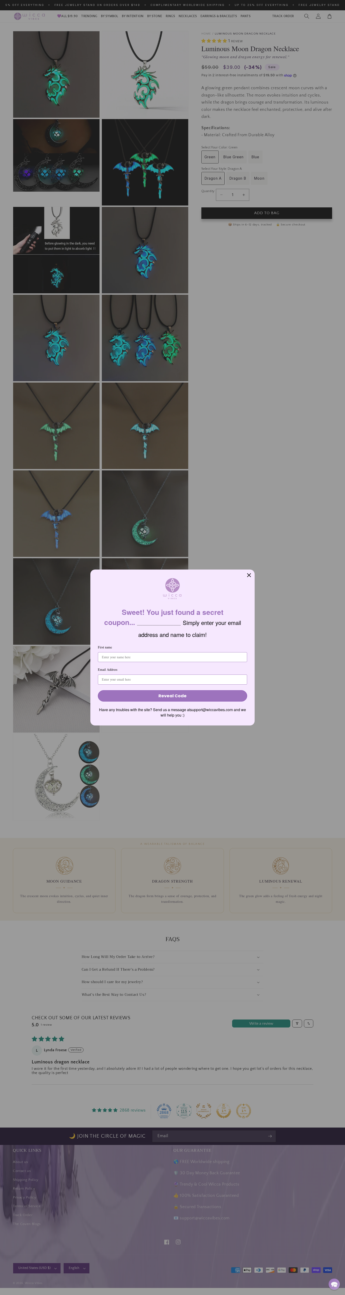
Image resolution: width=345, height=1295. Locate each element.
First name (105, 647)
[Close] (249, 575)
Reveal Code (172, 696)
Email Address (107, 669)
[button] (334, 1284)
